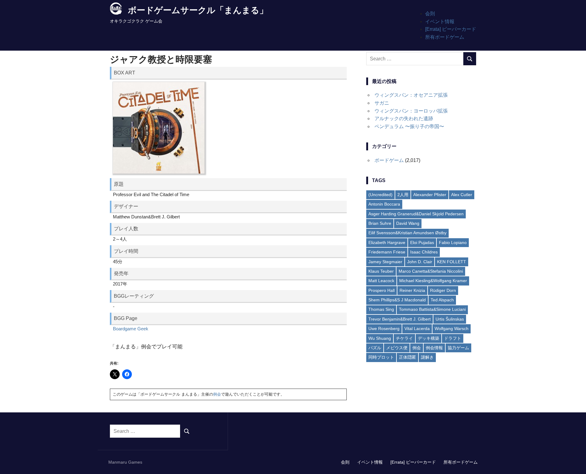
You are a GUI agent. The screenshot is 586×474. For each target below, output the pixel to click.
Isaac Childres (424, 252)
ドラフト (452, 338)
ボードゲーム (389, 160)
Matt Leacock (381, 280)
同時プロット (381, 357)
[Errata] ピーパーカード (450, 29)
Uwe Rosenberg (384, 328)
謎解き (427, 357)
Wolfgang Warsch (451, 328)
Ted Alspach (442, 299)
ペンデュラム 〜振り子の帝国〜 (409, 126)
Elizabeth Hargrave (386, 242)
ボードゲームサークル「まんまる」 (198, 10)
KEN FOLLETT (451, 261)
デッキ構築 (428, 338)
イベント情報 (439, 21)
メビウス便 (396, 347)
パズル (374, 347)
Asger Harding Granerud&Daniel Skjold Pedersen (416, 213)
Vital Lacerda (417, 328)
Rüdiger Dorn (443, 290)
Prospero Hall (381, 290)
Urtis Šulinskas (450, 319)
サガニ (381, 103)
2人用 (402, 194)
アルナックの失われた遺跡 (403, 118)
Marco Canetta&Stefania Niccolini (431, 271)
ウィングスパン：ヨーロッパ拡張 (411, 110)
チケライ (404, 338)
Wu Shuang (379, 338)
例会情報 (434, 347)
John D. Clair (419, 261)
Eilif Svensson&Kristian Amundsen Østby (407, 232)
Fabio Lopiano (453, 242)
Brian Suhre (379, 223)
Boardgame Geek (130, 328)
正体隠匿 (407, 357)
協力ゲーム (458, 347)
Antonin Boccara (384, 204)
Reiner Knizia (412, 290)
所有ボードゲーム (444, 37)
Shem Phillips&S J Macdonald (397, 299)
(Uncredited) (380, 194)
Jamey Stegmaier (385, 261)
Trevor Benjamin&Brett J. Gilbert (399, 319)
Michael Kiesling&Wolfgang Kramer (433, 280)
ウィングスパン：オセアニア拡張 (411, 95)
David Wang (407, 223)
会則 (430, 13)
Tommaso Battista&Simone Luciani (432, 309)
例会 (217, 394)
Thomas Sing (381, 309)
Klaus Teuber (381, 271)
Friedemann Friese (386, 252)
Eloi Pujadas (422, 242)
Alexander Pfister (429, 194)
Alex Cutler (461, 194)
